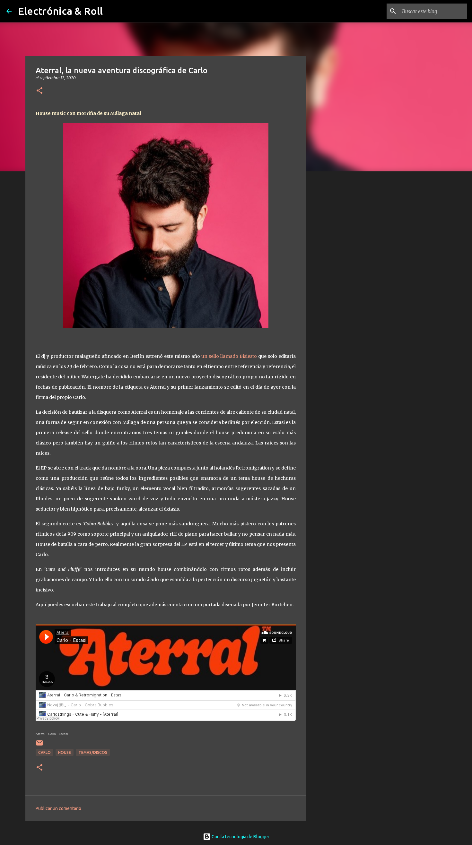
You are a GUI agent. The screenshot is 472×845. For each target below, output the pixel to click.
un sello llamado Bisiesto (229, 356)
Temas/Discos (92, 752)
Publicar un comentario (58, 808)
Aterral (40, 734)
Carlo (44, 752)
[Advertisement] (338, 277)
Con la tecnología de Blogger (240, 836)
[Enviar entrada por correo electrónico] (39, 745)
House (64, 752)
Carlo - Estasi (58, 734)
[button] (39, 91)
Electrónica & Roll (60, 11)
